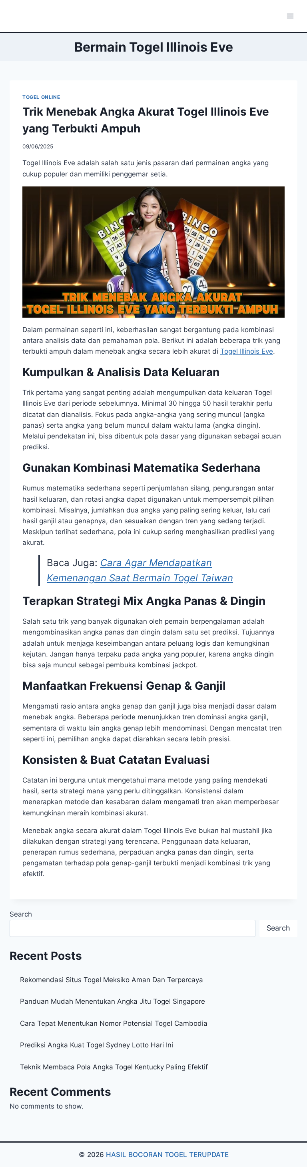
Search (21, 914)
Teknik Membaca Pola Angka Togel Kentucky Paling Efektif (114, 1067)
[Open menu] (290, 16)
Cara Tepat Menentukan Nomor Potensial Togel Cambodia (113, 1023)
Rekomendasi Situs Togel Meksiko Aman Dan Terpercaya (111, 980)
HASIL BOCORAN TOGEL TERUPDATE (167, 1155)
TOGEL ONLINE (41, 97)
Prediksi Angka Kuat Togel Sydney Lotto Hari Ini (96, 1045)
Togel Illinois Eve (246, 351)
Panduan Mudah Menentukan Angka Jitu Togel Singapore (112, 1001)
